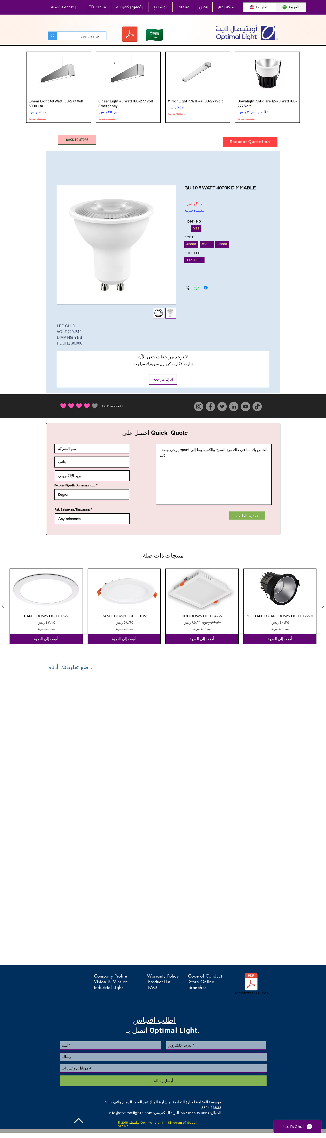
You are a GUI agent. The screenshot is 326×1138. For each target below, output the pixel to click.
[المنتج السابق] (306, 87)
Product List (168, 981)
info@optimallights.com (130, 1113)
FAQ (168, 987)
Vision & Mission (121, 981)
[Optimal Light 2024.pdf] (130, 35)
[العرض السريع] (280, 589)
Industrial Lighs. (121, 987)
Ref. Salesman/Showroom (72, 509)
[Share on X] (187, 288)
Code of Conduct (205, 976)
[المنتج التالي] (19, 87)
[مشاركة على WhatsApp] (197, 288)
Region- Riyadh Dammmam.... (74, 485)
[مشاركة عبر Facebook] (206, 288)
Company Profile (120, 976)
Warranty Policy (167, 976)
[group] (163, 87)
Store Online (201, 981)
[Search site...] (52, 36)
